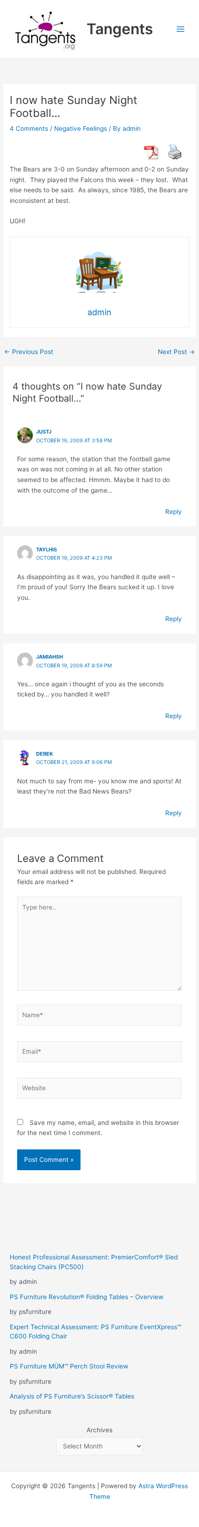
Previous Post (28, 352)
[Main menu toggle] (180, 29)
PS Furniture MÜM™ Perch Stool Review (69, 1366)
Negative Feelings (80, 128)
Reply (173, 511)
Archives (99, 1430)
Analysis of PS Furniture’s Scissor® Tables (72, 1396)
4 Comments (29, 128)
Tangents (120, 29)
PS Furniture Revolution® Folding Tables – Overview (86, 1297)
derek (44, 754)
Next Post (176, 352)
